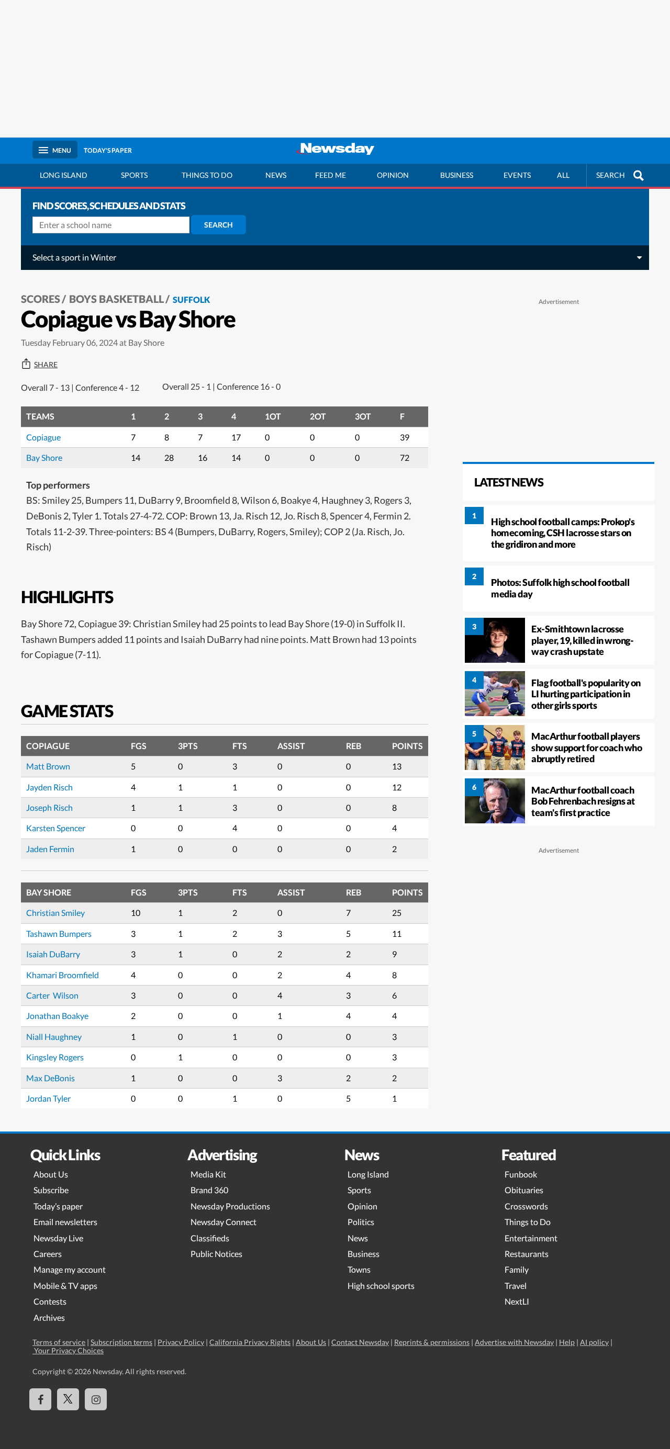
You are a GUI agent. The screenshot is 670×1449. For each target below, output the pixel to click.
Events (517, 175)
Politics (361, 1222)
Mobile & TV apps (65, 1285)
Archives (49, 1317)
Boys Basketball (116, 298)
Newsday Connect (223, 1222)
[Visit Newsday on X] (68, 1399)
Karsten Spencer (55, 828)
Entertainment (531, 1238)
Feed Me (330, 175)
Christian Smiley (55, 913)
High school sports (381, 1285)
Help (567, 1342)
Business (456, 175)
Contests (50, 1301)
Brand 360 (209, 1190)
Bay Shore (44, 457)
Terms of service (58, 1342)
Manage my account (70, 1269)
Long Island (63, 175)
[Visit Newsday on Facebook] (40, 1399)
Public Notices (216, 1254)
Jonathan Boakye (57, 1016)
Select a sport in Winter (74, 257)
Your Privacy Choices (68, 1350)
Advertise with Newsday (514, 1342)
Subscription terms (121, 1342)
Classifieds (210, 1238)
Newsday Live (58, 1238)
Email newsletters (65, 1222)
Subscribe (51, 1190)
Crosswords (526, 1206)
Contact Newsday (360, 1342)
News (275, 175)
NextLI (517, 1301)
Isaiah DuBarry (53, 954)
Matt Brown (48, 766)
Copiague (43, 437)
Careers (48, 1254)
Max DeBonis (50, 1078)
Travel (516, 1285)
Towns (359, 1269)
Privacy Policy (181, 1342)
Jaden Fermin (50, 849)
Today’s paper (58, 1206)
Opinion (393, 175)
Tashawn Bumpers (59, 933)
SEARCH (610, 175)
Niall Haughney (54, 1037)
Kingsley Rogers (55, 1057)
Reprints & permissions (432, 1342)
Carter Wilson (52, 995)
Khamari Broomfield (62, 975)
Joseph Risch (49, 807)
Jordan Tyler (48, 1098)
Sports (134, 175)
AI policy (594, 1342)
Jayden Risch (49, 787)
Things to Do (528, 1222)
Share (46, 364)
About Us (51, 1174)
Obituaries (524, 1190)
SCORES (40, 298)
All (563, 175)
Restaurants (527, 1254)
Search (218, 224)
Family (517, 1269)
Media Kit (208, 1174)
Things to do (207, 175)
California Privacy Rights (250, 1342)
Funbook (521, 1174)
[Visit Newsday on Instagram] (96, 1399)
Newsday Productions (230, 1206)
